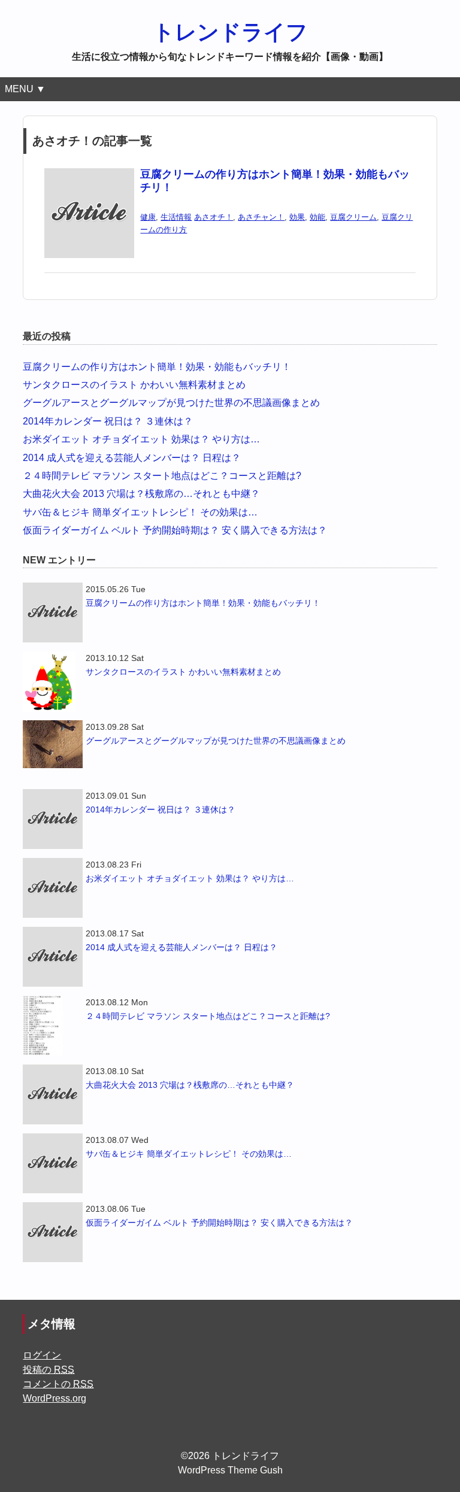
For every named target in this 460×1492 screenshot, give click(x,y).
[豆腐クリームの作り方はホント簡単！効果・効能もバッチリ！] (89, 176)
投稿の (48, 1369)
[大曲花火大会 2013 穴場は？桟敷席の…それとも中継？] (53, 1094)
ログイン (42, 1355)
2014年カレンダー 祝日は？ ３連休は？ (108, 421)
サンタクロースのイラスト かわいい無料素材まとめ (134, 385)
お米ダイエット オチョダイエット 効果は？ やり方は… (141, 439)
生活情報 (176, 217)
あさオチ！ (213, 217)
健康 (148, 217)
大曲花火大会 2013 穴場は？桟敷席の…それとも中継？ (141, 494)
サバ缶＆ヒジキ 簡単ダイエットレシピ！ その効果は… (140, 512)
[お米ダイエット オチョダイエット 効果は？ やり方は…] (53, 888)
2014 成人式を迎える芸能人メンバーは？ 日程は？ (132, 458)
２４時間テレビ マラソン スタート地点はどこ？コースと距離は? (162, 476)
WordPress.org (54, 1398)
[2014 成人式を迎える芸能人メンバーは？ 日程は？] (53, 957)
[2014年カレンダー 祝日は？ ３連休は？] (53, 819)
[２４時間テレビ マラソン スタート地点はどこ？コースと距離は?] (53, 1026)
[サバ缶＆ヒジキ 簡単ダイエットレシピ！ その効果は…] (53, 1163)
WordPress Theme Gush (230, 1470)
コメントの (58, 1384)
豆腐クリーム (353, 217)
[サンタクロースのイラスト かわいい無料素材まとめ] (53, 681)
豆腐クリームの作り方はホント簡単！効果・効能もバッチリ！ (157, 367)
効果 (297, 217)
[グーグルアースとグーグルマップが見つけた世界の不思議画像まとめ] (53, 744)
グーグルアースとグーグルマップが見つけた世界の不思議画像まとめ (171, 403)
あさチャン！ (261, 217)
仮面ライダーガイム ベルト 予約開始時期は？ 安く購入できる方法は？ (175, 530)
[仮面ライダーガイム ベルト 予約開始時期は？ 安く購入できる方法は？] (53, 1232)
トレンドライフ (230, 32)
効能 (317, 217)
